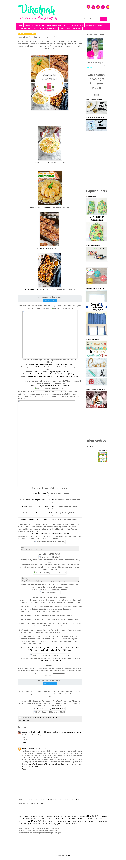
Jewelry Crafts (38, 25)
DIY (89, 816)
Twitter (57, 364)
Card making (57, 816)
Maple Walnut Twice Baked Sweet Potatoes (41, 289)
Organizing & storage (62, 821)
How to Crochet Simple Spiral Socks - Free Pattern (37, 500)
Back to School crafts (26, 816)
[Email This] (19, 717)
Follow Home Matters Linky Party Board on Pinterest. (49, 534)
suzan (24, 748)
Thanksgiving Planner (39, 493)
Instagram (72, 364)
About (27, 25)
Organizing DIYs (24, 28)
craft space (82, 816)
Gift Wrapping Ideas (54, 25)
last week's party (49, 524)
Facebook (49, 364)
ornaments (77, 821)
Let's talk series (38, 28)
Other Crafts (65, 28)
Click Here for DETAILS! (50, 661)
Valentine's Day (49, 824)
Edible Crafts (52, 28)
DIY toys (102, 816)
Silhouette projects (25, 824)
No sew (48, 821)
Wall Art (61, 824)
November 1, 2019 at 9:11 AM (71, 732)
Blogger (67, 855)
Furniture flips (44, 818)
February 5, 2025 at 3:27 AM (36, 748)
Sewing (101, 821)
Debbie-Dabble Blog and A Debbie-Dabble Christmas (41, 732)
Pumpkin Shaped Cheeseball (40, 208)
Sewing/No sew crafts (94, 25)
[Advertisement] (96, 160)
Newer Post (22, 799)
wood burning (71, 823)
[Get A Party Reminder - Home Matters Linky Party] (49, 709)
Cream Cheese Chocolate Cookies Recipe (38, 506)
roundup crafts (89, 821)
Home (20, 25)
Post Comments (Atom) (35, 803)
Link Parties (76, 28)
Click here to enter (49, 300)
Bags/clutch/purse (44, 816)
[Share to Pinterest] (26, 717)
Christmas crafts (69, 816)
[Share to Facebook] (24, 717)
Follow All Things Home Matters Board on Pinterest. (49, 386)
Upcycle (38, 824)
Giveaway (71, 818)
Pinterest (64, 364)
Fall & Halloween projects (27, 818)
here (51, 495)
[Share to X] (22, 717)
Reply (24, 742)
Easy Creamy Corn (41, 162)
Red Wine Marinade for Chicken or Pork (37, 513)
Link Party (26, 720)
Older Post (77, 799)
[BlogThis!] (21, 717)
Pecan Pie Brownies (39, 248)
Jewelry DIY (80, 818)
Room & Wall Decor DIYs (73, 25)
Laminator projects (94, 818)
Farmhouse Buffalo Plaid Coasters (34, 519)
